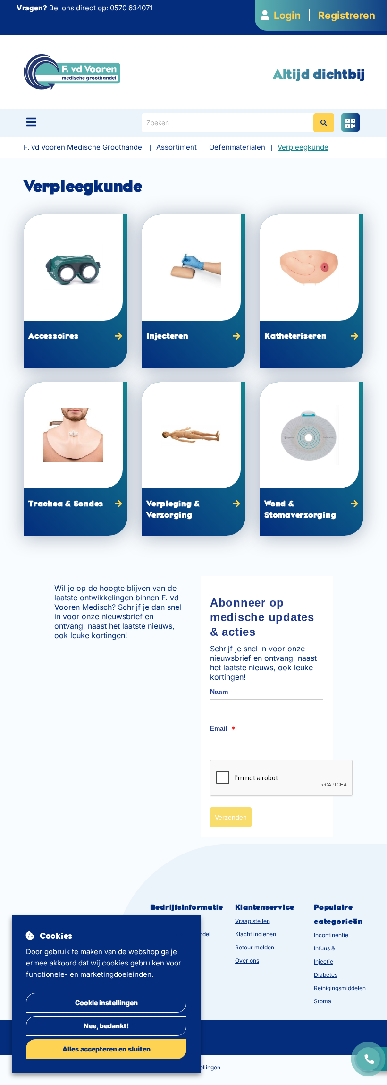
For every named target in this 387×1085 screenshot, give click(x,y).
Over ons (247, 960)
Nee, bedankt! (106, 1026)
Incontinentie (331, 935)
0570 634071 (131, 7)
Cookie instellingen (106, 1003)
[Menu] (31, 122)
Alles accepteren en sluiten (106, 1049)
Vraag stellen (252, 920)
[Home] (72, 71)
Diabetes (325, 974)
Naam (219, 691)
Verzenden (231, 817)
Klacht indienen (255, 934)
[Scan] (350, 122)
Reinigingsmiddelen (340, 987)
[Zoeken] (323, 122)
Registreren (346, 15)
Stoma (322, 1001)
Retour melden (254, 947)
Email (222, 729)
